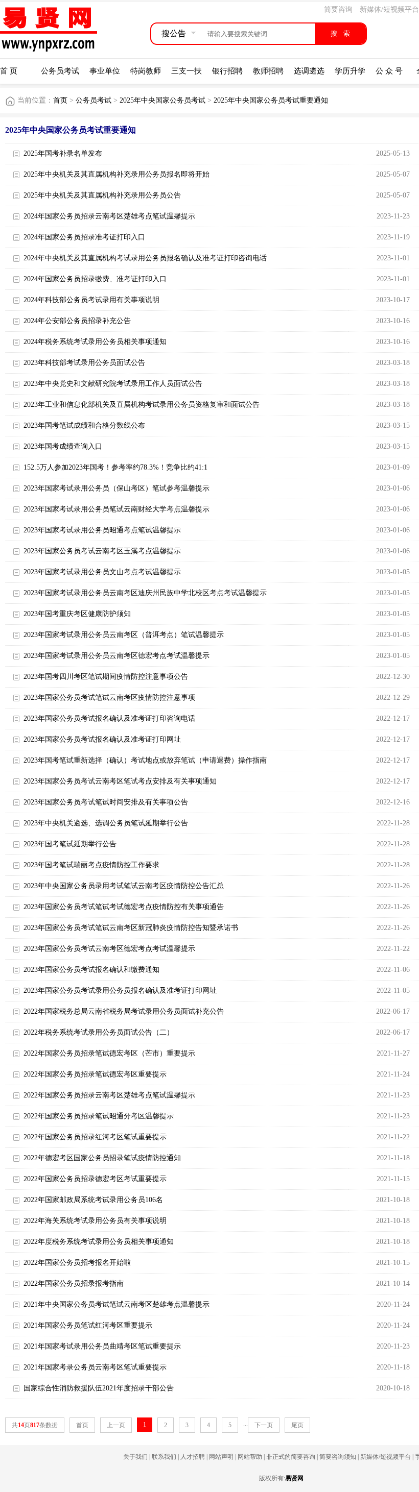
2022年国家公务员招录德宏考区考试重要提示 (95, 1179)
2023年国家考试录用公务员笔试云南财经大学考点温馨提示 (117, 509)
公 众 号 (389, 71)
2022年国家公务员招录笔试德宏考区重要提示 (95, 1074)
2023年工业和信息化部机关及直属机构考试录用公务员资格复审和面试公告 (142, 404)
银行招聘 (227, 71)
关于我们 (135, 1456)
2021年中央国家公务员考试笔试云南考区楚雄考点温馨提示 (117, 1304)
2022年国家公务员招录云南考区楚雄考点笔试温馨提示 (109, 1095)
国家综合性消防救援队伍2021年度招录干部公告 (99, 1388)
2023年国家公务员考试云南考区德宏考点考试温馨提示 (109, 948)
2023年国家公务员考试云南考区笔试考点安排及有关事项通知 (120, 781)
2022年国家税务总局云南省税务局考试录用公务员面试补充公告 (124, 1011)
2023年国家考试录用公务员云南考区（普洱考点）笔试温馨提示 (124, 635)
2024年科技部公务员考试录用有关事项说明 (91, 300)
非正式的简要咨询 (290, 1456)
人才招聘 (192, 1456)
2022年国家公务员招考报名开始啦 (77, 1262)
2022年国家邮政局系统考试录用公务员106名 (93, 1200)
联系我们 (164, 1456)
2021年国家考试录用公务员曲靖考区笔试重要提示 (102, 1346)
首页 (60, 100)
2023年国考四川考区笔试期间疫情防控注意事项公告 (106, 676)
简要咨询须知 (337, 1456)
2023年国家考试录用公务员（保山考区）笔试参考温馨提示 (117, 488)
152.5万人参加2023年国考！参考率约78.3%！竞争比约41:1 (115, 467)
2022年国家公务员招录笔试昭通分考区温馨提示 (99, 1116)
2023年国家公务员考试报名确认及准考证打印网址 (102, 739)
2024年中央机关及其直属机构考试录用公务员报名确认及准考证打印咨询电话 (145, 258)
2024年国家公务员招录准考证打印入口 (84, 237)
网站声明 (221, 1456)
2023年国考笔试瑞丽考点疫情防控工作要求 (91, 865)
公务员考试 (60, 71)
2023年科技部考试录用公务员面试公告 (84, 362)
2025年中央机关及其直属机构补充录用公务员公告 (102, 195)
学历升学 (350, 71)
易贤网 (294, 1478)
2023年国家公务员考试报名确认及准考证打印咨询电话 (109, 718)
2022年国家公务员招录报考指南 (74, 1283)
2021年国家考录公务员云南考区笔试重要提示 (95, 1367)
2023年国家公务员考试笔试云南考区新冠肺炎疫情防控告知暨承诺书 (131, 928)
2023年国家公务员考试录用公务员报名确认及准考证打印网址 (120, 990)
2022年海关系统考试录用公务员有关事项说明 (95, 1221)
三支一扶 (186, 71)
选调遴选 (309, 71)
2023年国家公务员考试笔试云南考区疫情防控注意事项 (109, 697)
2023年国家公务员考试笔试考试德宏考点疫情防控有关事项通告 (124, 907)
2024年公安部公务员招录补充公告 (77, 321)
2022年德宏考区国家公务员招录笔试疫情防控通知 (102, 1158)
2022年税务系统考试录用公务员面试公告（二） (99, 1032)
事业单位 (104, 71)
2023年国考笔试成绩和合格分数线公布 (84, 425)
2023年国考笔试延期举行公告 (70, 844)
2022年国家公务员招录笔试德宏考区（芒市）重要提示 (109, 1053)
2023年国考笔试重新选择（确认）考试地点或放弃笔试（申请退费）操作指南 (145, 760)
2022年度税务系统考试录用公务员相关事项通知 (99, 1241)
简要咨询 (338, 9)
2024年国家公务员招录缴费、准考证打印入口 (95, 279)
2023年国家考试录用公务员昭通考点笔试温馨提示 (102, 530)
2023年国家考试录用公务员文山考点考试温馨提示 (102, 572)
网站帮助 (250, 1456)
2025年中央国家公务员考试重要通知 (271, 100)
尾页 (297, 1425)
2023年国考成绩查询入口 (63, 446)
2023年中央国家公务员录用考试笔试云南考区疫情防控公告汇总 (124, 886)
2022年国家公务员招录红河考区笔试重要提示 (95, 1137)
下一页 (263, 1425)
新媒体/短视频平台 (389, 9)
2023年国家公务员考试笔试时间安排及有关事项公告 (106, 802)
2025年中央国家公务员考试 (162, 100)
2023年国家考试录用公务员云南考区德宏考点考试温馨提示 (117, 655)
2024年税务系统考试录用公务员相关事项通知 (95, 342)
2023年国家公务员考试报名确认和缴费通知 (91, 969)
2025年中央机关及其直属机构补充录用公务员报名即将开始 (117, 174)
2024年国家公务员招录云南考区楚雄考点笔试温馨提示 (109, 216)
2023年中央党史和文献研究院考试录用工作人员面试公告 (113, 383)
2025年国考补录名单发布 (63, 153)
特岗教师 (145, 71)
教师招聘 (268, 71)
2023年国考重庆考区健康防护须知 (77, 614)
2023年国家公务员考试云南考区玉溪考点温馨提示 (102, 551)
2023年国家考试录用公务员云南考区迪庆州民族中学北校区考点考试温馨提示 (145, 593)
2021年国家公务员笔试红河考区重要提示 (88, 1325)
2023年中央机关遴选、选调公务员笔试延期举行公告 (106, 823)
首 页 (8, 71)
